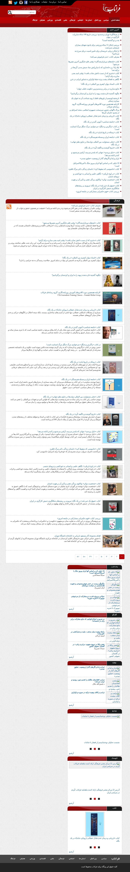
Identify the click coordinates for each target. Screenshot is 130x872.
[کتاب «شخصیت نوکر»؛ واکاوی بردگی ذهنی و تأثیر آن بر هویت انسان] (112, 489)
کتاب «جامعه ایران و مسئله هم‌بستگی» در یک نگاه (99, 137)
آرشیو (71, 609)
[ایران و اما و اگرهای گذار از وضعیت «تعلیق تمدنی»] (113, 672)
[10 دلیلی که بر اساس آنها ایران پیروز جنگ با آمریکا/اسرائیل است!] (113, 577)
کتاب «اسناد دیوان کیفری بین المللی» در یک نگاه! (100, 84)
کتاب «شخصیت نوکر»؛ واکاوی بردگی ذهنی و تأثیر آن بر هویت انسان (74, 484)
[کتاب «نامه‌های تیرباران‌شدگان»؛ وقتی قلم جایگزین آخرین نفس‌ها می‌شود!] (112, 228)
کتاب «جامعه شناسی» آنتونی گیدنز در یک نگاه (101, 122)
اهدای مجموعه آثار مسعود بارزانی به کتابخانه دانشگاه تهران (78, 536)
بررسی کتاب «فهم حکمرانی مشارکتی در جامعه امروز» (97, 191)
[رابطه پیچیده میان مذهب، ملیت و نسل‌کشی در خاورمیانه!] (113, 638)
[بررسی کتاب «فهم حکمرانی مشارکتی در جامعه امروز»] (112, 524)
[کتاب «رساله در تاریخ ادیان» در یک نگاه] (112, 367)
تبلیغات (44, 2)
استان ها (89, 20)
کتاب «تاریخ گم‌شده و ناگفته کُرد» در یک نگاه (101, 148)
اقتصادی (58, 20)
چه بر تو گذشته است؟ (110, 40)
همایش (42, 20)
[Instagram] (21, 2)
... (96, 557)
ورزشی (49, 20)
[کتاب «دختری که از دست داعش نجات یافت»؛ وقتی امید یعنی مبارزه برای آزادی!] (112, 245)
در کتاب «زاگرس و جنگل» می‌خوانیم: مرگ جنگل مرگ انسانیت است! (73, 344)
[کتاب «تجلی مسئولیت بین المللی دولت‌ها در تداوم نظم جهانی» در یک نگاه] (112, 402)
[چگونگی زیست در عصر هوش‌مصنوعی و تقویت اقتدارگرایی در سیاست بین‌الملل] (113, 593)
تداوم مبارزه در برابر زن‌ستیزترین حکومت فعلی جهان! (98, 89)
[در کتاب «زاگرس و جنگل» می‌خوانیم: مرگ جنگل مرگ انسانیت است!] (112, 350)
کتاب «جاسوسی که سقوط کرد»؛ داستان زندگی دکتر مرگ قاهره (94, 169)
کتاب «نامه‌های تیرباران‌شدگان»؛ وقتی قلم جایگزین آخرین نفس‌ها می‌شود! (72, 223)
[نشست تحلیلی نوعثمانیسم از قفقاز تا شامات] (70, 727)
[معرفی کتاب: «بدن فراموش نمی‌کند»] (112, 211)
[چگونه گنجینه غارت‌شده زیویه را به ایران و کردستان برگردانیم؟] (112, 280)
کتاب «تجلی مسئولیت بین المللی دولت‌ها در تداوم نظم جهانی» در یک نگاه (72, 397)
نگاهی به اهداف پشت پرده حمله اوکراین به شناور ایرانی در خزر (94, 79)
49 (90, 557)
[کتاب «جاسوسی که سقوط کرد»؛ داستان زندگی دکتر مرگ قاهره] (112, 454)
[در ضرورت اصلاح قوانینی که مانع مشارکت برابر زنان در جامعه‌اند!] (113, 625)
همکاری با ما (34, 2)
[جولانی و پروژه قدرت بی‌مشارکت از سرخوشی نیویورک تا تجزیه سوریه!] (113, 604)
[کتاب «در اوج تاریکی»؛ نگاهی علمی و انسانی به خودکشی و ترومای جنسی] (112, 471)
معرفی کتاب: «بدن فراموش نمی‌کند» (104, 57)
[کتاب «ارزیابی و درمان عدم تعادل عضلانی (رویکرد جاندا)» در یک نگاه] (112, 315)
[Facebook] (26, 2)
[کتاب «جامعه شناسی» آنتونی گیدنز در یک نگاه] (112, 332)
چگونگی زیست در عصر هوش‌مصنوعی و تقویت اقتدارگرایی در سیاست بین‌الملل (87, 584)
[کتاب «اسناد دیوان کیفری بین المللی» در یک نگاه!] (112, 263)
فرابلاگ (34, 20)
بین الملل (97, 20)
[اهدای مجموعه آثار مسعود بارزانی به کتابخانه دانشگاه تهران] (112, 541)
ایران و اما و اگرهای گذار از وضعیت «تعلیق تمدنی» (99, 158)
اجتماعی (80, 20)
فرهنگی (72, 20)
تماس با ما (62, 2)
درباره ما (52, 2)
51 (78, 557)
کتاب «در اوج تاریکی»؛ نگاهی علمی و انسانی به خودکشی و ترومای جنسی (72, 466)
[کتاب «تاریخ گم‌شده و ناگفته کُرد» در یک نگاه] (112, 419)
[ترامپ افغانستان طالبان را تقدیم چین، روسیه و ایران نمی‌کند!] (113, 686)
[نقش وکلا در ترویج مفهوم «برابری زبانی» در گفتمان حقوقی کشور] (113, 651)
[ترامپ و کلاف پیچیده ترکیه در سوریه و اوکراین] (113, 697)
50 (84, 557)
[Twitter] (15, 3)
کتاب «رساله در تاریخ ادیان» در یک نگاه (104, 132)
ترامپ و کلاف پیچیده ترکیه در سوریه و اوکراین (87, 692)
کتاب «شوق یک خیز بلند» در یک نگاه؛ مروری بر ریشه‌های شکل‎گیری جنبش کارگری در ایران (65, 501)
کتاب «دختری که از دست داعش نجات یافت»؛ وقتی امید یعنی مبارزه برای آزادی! (69, 240)
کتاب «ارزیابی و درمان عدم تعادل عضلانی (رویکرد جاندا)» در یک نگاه (74, 310)
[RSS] (10, 2)
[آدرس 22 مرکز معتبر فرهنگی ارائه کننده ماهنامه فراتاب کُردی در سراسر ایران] (74, 775)
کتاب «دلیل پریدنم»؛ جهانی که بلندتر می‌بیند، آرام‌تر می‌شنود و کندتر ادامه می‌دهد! (69, 431)
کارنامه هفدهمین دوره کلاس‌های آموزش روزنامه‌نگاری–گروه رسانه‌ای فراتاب (71, 292)
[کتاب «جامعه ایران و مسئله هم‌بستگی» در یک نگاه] (112, 384)
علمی (65, 20)
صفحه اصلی (115, 20)
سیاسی (106, 20)
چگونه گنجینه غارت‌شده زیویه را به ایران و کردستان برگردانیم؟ (95, 93)
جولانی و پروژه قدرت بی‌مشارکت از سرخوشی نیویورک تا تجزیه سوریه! (87, 597)
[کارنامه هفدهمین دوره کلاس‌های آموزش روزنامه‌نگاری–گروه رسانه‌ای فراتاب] (112, 298)
